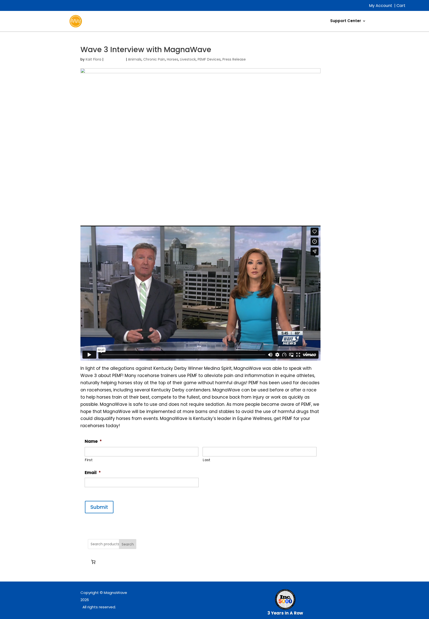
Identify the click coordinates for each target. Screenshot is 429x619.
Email (93, 472)
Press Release (234, 59)
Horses (172, 59)
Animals (135, 59)
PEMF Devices (209, 59)
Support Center (345, 20)
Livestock (188, 59)
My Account (380, 5)
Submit (99, 507)
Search (128, 544)
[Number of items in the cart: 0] (93, 561)
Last (207, 459)
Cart (400, 5)
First (89, 459)
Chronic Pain (154, 59)
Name (93, 441)
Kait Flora (93, 59)
